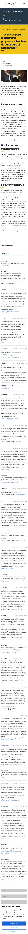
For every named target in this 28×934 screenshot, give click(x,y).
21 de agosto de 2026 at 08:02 (20, 488)
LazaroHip (4, 475)
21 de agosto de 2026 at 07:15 (20, 348)
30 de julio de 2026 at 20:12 (20, 261)
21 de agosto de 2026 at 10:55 (20, 532)
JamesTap (4, 688)
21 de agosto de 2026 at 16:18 (20, 715)
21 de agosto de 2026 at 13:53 (20, 687)
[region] (14, 919)
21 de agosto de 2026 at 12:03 (20, 574)
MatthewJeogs (5, 783)
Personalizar (14, 927)
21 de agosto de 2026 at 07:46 (20, 448)
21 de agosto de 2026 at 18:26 (20, 745)
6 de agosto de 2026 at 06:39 (20, 271)
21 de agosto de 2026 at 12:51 (20, 615)
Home (2, 29)
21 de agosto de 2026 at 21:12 (20, 859)
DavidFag (3, 289)
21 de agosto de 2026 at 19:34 (20, 783)
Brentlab (3, 449)
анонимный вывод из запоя (15, 764)
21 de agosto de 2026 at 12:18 (20, 587)
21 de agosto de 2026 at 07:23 (20, 394)
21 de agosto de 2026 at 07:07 (20, 318)
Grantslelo (4, 348)
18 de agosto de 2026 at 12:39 (20, 289)
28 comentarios (7, 68)
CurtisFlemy (4, 770)
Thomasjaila (4, 806)
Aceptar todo (14, 923)
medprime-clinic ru (16, 273)
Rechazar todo (14, 931)
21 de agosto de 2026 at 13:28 (20, 645)
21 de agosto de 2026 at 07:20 (20, 363)
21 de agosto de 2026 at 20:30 (20, 844)
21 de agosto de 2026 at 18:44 (20, 770)
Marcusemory (5, 745)
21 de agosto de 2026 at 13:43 (20, 658)
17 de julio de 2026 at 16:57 (21, 250)
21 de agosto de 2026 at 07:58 (20, 475)
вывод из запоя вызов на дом (15, 609)
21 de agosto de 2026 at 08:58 (20, 501)
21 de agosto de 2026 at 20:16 (20, 806)
